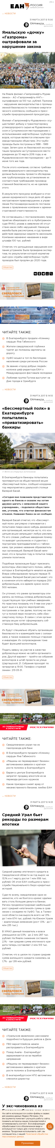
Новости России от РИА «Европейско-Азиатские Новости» (20, 6)
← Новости (9, 14)
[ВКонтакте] (35, 273)
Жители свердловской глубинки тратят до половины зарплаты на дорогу (25, 350)
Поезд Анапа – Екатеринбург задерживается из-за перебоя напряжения (23, 1055)
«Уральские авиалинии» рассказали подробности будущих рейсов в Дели (28, 1037)
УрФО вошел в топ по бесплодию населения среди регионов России (26, 360)
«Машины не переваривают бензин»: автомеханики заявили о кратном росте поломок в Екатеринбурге (28, 764)
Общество (7, 267)
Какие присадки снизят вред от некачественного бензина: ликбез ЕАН (29, 786)
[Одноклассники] (39, 273)
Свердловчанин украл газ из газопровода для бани (23, 746)
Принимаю (27, 1143)
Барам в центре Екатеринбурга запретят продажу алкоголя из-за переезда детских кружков (26, 776)
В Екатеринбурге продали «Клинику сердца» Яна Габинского (28, 340)
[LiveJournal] (51, 273)
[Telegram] (43, 273)
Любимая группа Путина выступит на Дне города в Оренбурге (28, 379)
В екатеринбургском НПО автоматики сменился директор (28, 1077)
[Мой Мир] (47, 273)
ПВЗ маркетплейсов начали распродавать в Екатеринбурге (25, 1046)
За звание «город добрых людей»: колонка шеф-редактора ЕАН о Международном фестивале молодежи (29, 369)
